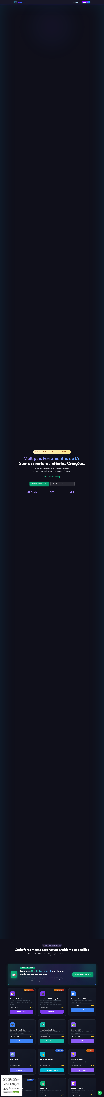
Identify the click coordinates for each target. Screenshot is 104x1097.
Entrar (85, 2)
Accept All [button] (15, 1092)
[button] (100, 1093)
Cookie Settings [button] (7, 1092)
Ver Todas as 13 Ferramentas (62, 484)
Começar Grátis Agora (39, 483)
